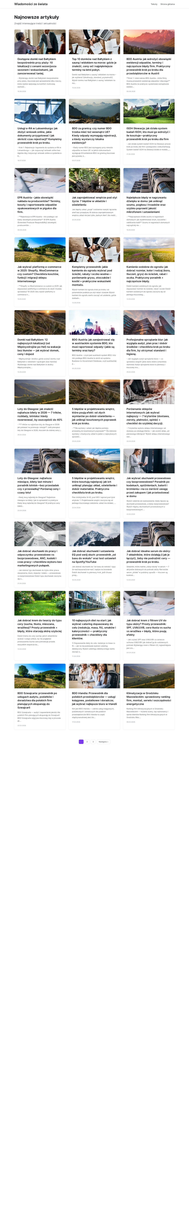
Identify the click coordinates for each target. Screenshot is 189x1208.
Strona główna (167, 4)
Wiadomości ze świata (31, 4)
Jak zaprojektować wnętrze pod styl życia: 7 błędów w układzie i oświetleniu (94, 201)
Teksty (154, 4)
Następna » (103, 742)
